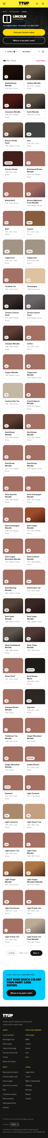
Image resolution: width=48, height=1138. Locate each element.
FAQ (4, 1089)
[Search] (43, 51)
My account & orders (10, 1072)
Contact (6, 1107)
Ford (27, 1052)
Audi (27, 1057)
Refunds (28, 1089)
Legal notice (29, 1072)
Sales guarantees (9, 1103)
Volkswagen (29, 1035)
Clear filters (40, 60)
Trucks (5, 1057)
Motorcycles (7, 1044)
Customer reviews (10, 1094)
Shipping (28, 1085)
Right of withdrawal (32, 1081)
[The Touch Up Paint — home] (24, 4)
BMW (27, 1039)
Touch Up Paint (14, 11)
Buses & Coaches (9, 1061)
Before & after (8, 1098)
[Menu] (4, 3)
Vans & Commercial (10, 1052)
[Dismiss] (44, 1131)
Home (5, 11)
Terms (27, 1076)
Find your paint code (10, 1076)
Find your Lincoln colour (24, 32)
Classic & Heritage (9, 1048)
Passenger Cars (8, 1039)
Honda (27, 1048)
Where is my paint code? (24, 40)
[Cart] (43, 3)
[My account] (37, 3)
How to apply (7, 1081)
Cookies (28, 1098)
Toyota (28, 1044)
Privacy (28, 1094)
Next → (36, 953)
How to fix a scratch (10, 1085)
